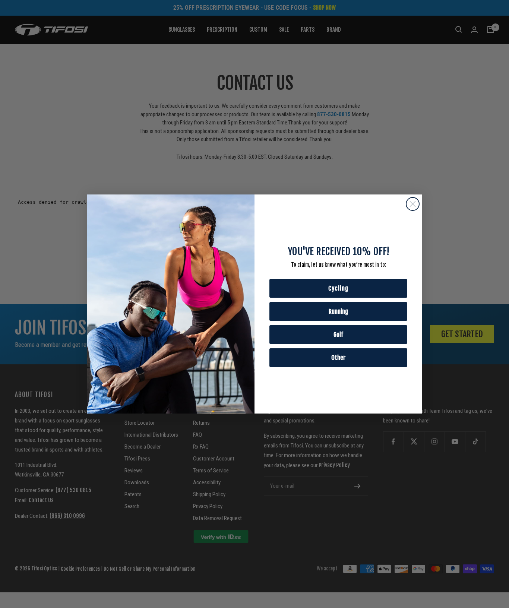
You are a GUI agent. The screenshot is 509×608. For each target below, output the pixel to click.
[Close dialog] (412, 203)
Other (338, 357)
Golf (338, 334)
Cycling (338, 288)
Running (338, 311)
